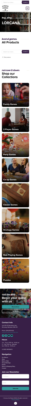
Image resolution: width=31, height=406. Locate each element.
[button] (27, 8)
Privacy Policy (15, 400)
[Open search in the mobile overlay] (15, 2)
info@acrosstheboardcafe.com (10, 332)
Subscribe (15, 388)
